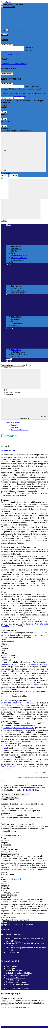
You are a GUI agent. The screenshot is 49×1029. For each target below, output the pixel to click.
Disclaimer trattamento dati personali (15, 1007)
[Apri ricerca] (28, 189)
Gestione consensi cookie (16, 982)
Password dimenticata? (10, 54)
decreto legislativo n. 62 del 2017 (19, 728)
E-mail (27, 86)
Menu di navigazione (33, 417)
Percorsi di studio (13, 392)
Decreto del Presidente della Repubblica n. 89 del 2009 (25, 549)
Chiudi (4, 112)
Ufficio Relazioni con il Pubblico (19, 973)
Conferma (13, 175)
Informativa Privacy (14, 971)
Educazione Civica (8, 664)
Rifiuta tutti (21, 794)
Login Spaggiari (20, 96)
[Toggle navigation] (21, 209)
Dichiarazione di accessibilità (17, 975)
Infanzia (14, 425)
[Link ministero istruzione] (12, 4)
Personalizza (6, 794)
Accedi (4, 35)
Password (28, 50)
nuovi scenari (29, 682)
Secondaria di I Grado (20, 429)
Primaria (14, 427)
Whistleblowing (12, 980)
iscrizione (6, 527)
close (4, 220)
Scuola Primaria (8, 450)
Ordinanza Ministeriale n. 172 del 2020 (18, 703)
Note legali (10, 968)
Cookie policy (11, 966)
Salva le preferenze (20, 920)
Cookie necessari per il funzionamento (16, 824)
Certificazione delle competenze (14, 766)
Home (8, 390)
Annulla (4, 175)
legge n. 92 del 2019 (38, 664)
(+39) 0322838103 (17, 941)
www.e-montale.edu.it (10, 836)
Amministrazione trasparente (17, 984)
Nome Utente (30, 47)
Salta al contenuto (8, 2)
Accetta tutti (10, 797)
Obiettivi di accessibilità (15, 977)
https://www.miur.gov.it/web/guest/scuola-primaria (33, 777)
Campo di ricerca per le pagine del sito (16, 365)
